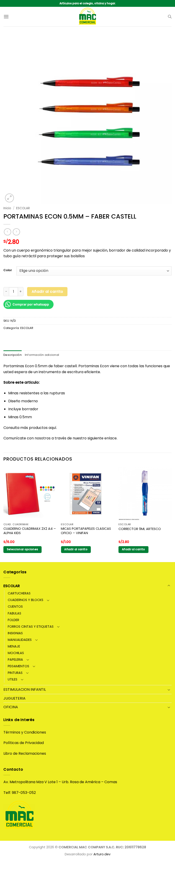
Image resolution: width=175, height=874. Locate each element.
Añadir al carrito (47, 291)
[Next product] (7, 231)
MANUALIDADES (20, 639)
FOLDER (13, 620)
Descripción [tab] (12, 355)
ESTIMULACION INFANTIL (24, 689)
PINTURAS (15, 672)
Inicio (7, 208)
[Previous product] (16, 231)
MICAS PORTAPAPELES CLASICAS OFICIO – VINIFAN (86, 531)
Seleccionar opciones (22, 549)
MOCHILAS (16, 653)
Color (7, 270)
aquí (52, 427)
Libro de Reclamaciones (24, 753)
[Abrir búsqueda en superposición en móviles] (170, 17)
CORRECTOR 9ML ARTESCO (139, 529)
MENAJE (14, 646)
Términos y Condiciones (24, 732)
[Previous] (3, 514)
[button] (6, 16)
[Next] (171, 514)
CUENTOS (15, 606)
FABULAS (14, 613)
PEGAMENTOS (18, 666)
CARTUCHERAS (19, 593)
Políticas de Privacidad (23, 742)
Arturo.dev (102, 854)
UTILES (12, 679)
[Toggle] (169, 586)
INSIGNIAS (15, 633)
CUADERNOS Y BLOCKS (25, 600)
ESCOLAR (23, 208)
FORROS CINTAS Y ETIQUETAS (31, 626)
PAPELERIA (15, 659)
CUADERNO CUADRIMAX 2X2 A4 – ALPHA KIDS (29, 531)
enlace (110, 438)
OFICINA (10, 707)
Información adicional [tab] (42, 355)
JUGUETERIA (14, 698)
